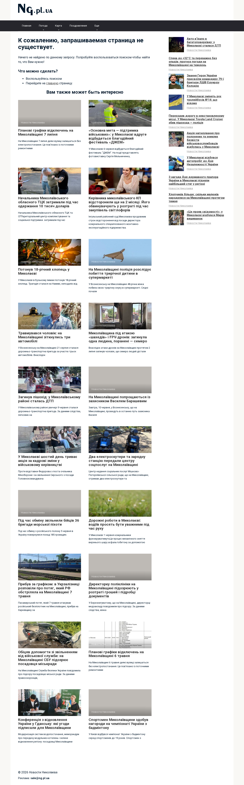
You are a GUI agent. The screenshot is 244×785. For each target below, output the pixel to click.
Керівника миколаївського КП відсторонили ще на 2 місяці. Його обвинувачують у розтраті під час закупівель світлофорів (119, 204)
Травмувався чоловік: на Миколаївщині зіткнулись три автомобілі (44, 337)
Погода (43, 25)
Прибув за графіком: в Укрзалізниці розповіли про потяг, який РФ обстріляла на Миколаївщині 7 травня (48, 590)
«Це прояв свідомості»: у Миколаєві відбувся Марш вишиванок (205, 215)
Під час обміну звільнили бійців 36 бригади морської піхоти (48, 522)
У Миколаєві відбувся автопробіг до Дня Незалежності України (202, 161)
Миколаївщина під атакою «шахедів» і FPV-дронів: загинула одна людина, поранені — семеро (118, 337)
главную (52, 83)
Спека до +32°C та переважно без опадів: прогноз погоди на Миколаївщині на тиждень (193, 61)
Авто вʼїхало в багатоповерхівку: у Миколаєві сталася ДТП (204, 42)
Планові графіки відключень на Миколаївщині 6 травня (116, 654)
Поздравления (78, 25)
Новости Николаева (199, 49)
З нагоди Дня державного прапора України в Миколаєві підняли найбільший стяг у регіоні (193, 180)
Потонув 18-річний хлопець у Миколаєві (44, 271)
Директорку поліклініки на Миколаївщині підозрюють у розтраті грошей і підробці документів (114, 590)
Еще (97, 25)
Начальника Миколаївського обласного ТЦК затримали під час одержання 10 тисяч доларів (48, 202)
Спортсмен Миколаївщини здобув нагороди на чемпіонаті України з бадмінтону (118, 723)
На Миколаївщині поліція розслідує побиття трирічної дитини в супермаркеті (120, 273)
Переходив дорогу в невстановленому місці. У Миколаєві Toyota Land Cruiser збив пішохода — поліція (196, 119)
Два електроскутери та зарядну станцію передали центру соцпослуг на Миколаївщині (117, 460)
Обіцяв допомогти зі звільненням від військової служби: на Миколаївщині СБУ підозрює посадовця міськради (47, 658)
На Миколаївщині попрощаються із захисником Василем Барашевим (119, 399)
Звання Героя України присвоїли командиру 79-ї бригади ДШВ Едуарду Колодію (205, 81)
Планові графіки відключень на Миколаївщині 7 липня (45, 132)
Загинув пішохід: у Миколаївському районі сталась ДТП (49, 399)
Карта (58, 25)
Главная (26, 25)
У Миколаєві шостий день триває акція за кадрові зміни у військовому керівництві (47, 460)
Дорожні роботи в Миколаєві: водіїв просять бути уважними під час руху (119, 524)
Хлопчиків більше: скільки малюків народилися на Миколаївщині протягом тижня (197, 198)
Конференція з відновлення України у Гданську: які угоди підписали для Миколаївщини (44, 723)
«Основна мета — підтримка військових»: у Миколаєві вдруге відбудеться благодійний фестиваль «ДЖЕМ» (118, 136)
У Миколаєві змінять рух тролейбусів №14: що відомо (204, 100)
